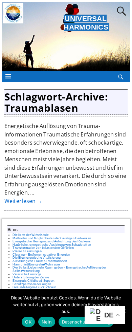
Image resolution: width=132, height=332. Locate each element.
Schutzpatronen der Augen (32, 284)
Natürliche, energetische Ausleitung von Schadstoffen (52, 244)
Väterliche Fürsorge (27, 274)
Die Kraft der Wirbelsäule (31, 235)
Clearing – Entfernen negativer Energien (41, 254)
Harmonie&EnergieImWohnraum (36, 264)
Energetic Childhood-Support (33, 280)
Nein (47, 322)
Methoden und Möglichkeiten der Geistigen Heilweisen (52, 238)
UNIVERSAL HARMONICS (86, 23)
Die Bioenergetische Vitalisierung (37, 257)
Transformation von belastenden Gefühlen (43, 248)
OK (28, 322)
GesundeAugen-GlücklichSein (34, 287)
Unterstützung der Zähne (31, 277)
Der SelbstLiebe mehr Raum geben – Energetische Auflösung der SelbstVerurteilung (59, 269)
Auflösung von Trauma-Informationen (40, 261)
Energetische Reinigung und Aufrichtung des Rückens (52, 241)
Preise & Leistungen (27, 251)
